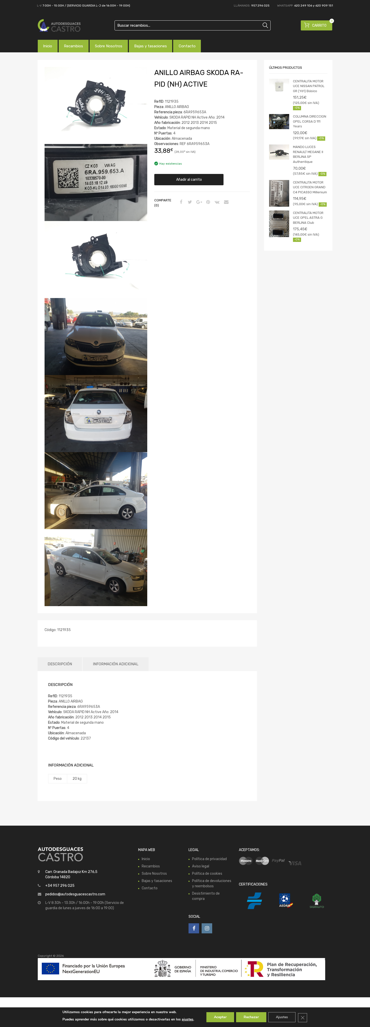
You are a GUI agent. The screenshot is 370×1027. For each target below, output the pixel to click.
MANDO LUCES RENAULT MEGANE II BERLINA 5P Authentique (308, 154)
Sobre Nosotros (108, 46)
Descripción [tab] (60, 664)
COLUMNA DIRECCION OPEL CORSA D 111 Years (309, 121)
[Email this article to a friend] (225, 202)
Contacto (187, 46)
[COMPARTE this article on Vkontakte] (216, 202)
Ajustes (282, 1017)
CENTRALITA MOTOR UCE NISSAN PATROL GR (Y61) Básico (308, 86)
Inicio (47, 46)
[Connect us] (194, 928)
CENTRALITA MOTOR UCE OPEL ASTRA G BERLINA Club (308, 218)
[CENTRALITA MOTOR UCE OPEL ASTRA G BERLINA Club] (279, 223)
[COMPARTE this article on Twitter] (189, 202)
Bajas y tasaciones (150, 46)
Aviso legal (200, 866)
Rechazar (251, 1017)
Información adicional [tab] (115, 664)
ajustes (187, 1019)
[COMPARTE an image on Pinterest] (207, 202)
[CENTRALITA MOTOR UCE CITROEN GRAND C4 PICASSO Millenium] (279, 193)
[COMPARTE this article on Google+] (198, 202)
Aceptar (220, 1017)
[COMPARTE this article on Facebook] (180, 202)
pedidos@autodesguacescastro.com (75, 894)
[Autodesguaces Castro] (59, 25)
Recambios (73, 46)
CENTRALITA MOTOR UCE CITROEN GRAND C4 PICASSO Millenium (310, 187)
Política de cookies (207, 873)
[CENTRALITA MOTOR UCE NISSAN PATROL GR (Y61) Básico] (279, 86)
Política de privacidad (209, 859)
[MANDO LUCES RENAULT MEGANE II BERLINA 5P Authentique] (279, 152)
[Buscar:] (193, 25)
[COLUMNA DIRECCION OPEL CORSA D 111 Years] (279, 121)
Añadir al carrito (189, 179)
